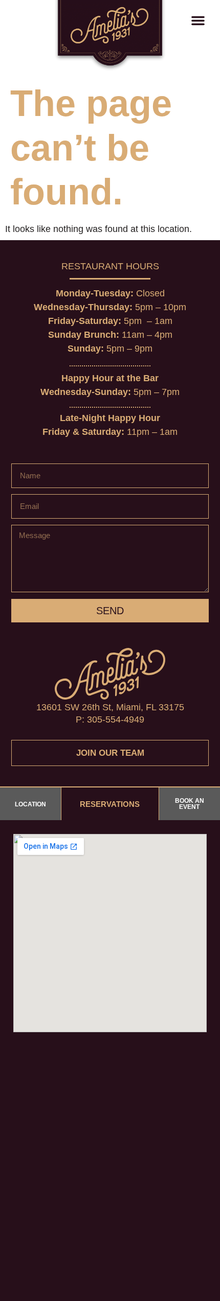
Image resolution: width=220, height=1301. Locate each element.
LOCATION (30, 804)
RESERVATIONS (110, 804)
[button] (198, 20)
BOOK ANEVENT (189, 803)
